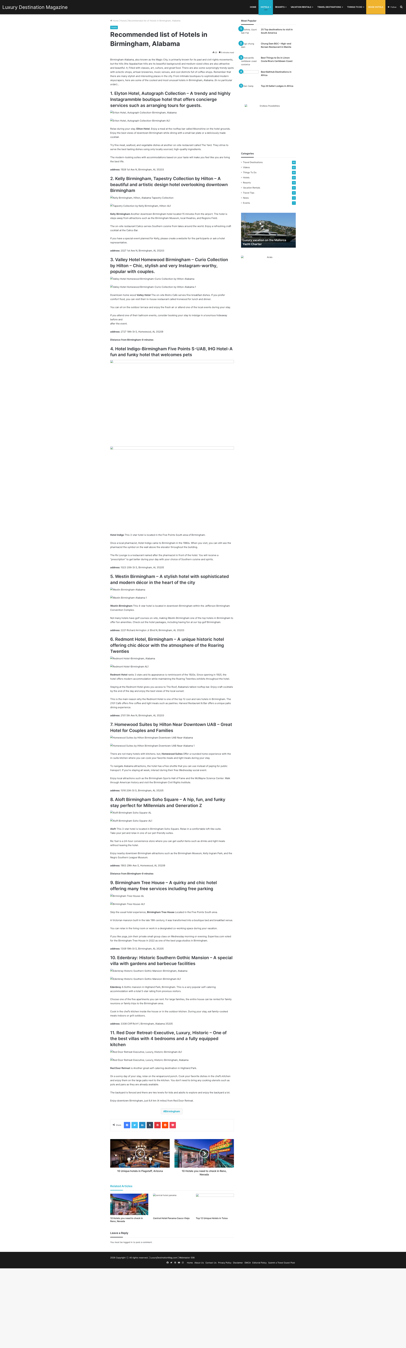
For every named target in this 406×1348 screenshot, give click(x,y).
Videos (246, 167)
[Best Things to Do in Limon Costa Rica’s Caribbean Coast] (250, 62)
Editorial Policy (259, 1262)
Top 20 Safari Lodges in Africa (277, 86)
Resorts (280, 7)
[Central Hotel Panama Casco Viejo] (172, 1204)
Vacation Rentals (301, 7)
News (246, 198)
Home (253, 7)
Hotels (265, 7)
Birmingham (172, 1111)
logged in (128, 1242)
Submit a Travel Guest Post (281, 1262)
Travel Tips (248, 192)
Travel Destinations (329, 7)
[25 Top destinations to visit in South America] (250, 34)
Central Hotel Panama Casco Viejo (171, 1218)
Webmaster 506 (187, 1257)
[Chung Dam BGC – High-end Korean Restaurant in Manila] (250, 48)
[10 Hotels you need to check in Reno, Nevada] (129, 1204)
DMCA (248, 1262)
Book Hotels (375, 7)
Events (246, 203)
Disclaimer (238, 1262)
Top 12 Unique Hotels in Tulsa (212, 1218)
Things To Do (354, 7)
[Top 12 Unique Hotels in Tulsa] (215, 1204)
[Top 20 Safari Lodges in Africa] (250, 90)
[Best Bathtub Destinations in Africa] (250, 76)
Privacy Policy (224, 1262)
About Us (199, 1262)
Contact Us (210, 1262)
